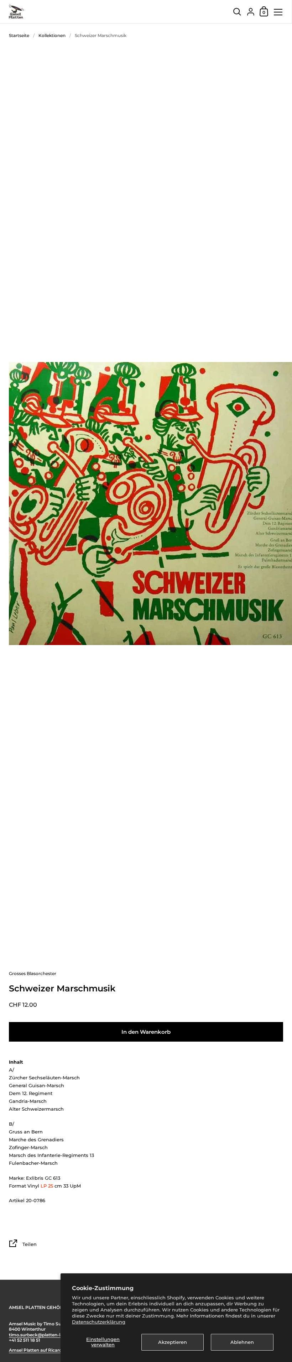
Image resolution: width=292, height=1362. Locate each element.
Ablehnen (242, 1342)
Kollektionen (52, 35)
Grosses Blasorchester (32, 973)
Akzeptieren (172, 1342)
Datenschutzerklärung (98, 1322)
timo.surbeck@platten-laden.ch (43, 1334)
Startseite (19, 35)
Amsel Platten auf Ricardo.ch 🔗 (43, 1350)
